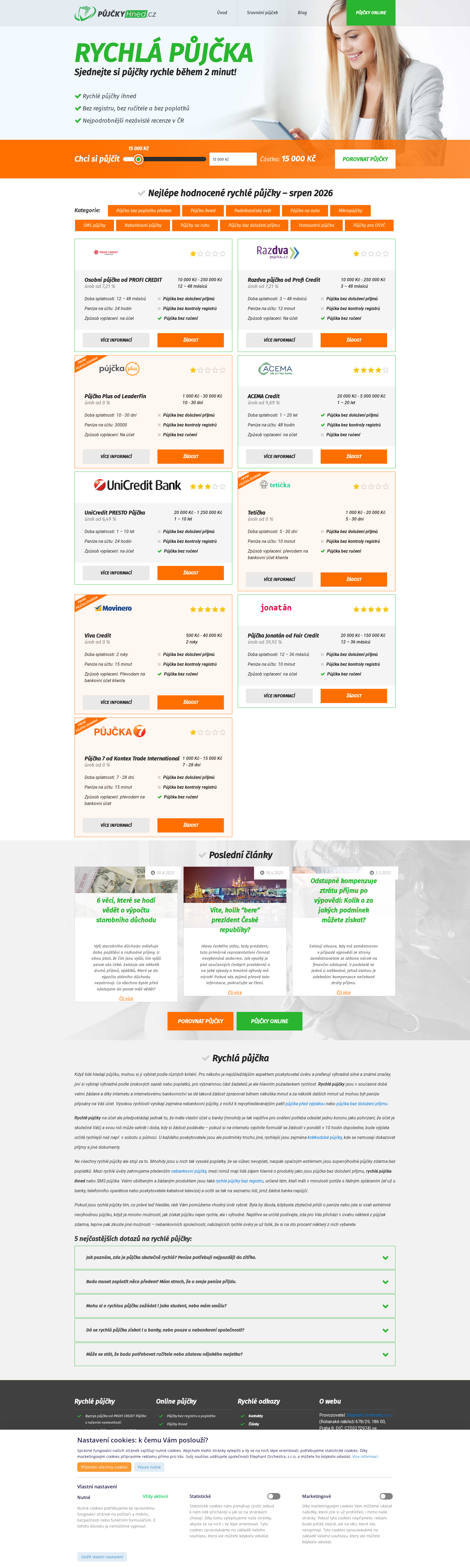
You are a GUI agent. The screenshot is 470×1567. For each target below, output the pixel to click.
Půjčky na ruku (195, 225)
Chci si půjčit (97, 159)
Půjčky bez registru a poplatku (191, 1416)
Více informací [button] (365, 1456)
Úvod (222, 12)
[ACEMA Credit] (276, 370)
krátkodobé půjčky (325, 1137)
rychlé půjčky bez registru (240, 1181)
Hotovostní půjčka (316, 225)
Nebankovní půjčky (143, 225)
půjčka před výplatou (305, 1103)
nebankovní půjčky (188, 1171)
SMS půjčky (95, 225)
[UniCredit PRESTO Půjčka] (138, 486)
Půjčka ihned (203, 210)
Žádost (190, 340)
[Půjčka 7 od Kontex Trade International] (120, 732)
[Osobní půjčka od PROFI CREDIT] (106, 253)
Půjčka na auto (305, 210)
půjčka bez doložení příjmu (362, 1103)
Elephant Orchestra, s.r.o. (370, 1415)
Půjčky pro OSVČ (369, 225)
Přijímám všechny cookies (104, 1467)
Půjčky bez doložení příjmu (254, 225)
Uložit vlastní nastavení (102, 1556)
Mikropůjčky (350, 210)
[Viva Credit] (113, 609)
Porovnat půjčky (200, 1021)
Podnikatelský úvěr (252, 210)
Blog (302, 12)
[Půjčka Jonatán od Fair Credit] (276, 609)
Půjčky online (269, 1021)
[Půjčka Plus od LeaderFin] (119, 370)
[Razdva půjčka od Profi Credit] (278, 253)
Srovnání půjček (262, 12)
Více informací (116, 340)
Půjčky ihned (177, 1424)
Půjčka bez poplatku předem (144, 210)
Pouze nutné (149, 1467)
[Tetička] (274, 486)
